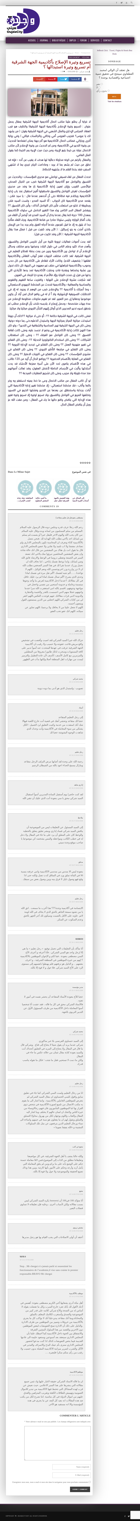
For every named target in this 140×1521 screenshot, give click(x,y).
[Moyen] (87, 463)
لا (97, 87)
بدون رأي (101, 90)
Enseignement (85, 53)
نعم (98, 83)
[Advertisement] (49, 434)
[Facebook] (116, 3)
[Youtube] (126, 3)
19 (62, 72)
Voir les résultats (114, 101)
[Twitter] (121, 3)
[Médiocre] (89, 463)
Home (77, 53)
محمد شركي (84, 72)
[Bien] (85, 463)
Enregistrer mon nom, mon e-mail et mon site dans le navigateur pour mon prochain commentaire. (50, 1482)
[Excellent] (81, 463)
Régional (86, 57)
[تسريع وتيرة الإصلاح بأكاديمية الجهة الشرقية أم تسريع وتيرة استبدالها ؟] (49, 102)
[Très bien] (83, 463)
